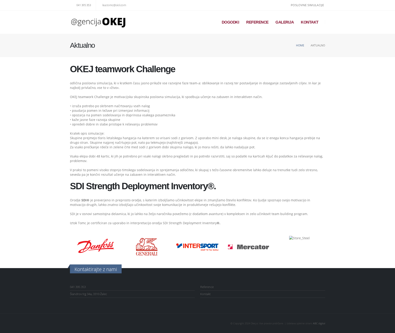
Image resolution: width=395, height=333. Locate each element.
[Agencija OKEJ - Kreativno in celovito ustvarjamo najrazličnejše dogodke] (98, 22)
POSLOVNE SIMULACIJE (307, 5)
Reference (257, 22)
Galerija (284, 22)
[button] (74, 247)
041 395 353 (83, 5)
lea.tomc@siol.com (114, 5)
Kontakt (309, 22)
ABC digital (319, 323)
